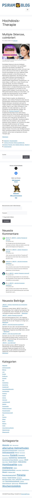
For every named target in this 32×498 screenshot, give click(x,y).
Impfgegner (7, 467)
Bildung (4, 369)
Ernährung (5, 376)
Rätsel (3, 419)
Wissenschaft (5, 432)
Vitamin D (27, 144)
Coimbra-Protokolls (14, 111)
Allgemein (6, 140)
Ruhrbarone (19, 477)
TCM (3, 481)
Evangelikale (5, 457)
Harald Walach (13, 462)
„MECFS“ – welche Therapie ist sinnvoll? (19, 273)
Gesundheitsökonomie (8, 389)
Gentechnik (22, 458)
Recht (3, 421)
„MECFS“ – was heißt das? (9, 342)
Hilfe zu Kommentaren (16, 195)
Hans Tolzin (5, 462)
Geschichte (5, 385)
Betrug (17, 452)
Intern (15, 468)
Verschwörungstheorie (8, 428)
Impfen (4, 395)
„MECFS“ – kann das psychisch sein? (11, 333)
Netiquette (16, 193)
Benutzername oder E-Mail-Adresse (11, 205)
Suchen (4, 154)
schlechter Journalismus (22, 479)
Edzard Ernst (5, 455)
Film (3, 380)
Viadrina (22, 481)
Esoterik (4, 378)
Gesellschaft (5, 387)
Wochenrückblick (11, 486)
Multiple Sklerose (19, 144)
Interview (4, 400)
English (4, 374)
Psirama (4, 417)
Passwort (4, 213)
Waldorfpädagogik (6, 483)
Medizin (4, 404)
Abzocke (5, 445)
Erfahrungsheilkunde (19, 142)
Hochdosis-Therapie (7, 144)
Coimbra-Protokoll (8, 142)
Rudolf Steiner (12, 477)
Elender (8, 237)
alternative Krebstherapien (9, 450)
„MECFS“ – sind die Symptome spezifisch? (13, 324)
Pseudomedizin (13, 140)
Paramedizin (5, 406)
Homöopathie (5, 391)
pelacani (8, 249)
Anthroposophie (6, 367)
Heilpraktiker (22, 462)
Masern (5, 472)
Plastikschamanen (6, 408)
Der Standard (22, 452)
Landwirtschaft (6, 402)
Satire (3, 425)
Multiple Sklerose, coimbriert (13, 36)
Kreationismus (25, 470)
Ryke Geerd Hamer (6, 479)
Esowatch (21, 455)
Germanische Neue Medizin (10, 460)
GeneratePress (25, 494)
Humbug (4, 393)
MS (14, 144)
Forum (16, 181)
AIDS (11, 445)
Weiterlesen (5, 137)
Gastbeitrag (5, 382)
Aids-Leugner (15, 445)
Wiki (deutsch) (16, 180)
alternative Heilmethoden (15, 448)
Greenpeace (21, 460)
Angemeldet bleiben (8, 217)
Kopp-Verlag (18, 470)
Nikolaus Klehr (11, 472)
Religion (4, 423)
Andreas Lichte (21, 450)
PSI (3, 415)
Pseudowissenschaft (7, 412)
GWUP (26, 460)
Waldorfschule (5, 430)
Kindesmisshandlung (8, 470)
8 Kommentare (7, 146)
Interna (4, 397)
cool (3, 372)
